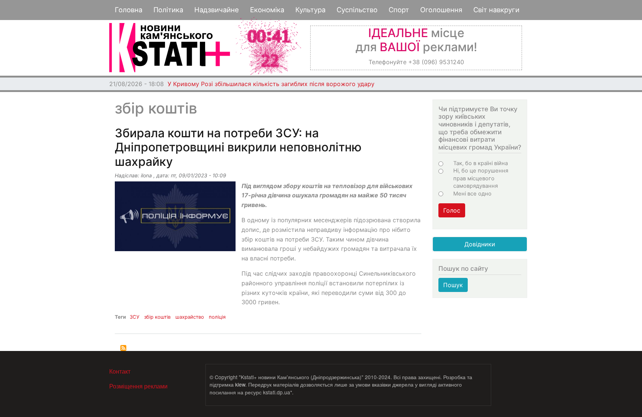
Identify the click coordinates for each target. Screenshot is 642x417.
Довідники (479, 244)
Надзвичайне (216, 10)
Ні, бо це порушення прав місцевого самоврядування (480, 178)
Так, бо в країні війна (480, 163)
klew (240, 384)
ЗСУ (134, 317)
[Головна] (169, 47)
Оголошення (441, 10)
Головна (128, 10)
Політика (168, 10)
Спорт (399, 10)
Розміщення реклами (138, 386)
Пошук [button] (453, 285)
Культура (310, 10)
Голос (451, 210)
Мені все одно (472, 193)
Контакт (119, 371)
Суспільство (357, 10)
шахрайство (189, 317)
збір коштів (157, 317)
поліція (217, 317)
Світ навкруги (496, 10)
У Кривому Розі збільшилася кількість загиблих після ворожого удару (271, 84)
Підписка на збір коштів (123, 348)
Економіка (267, 10)
